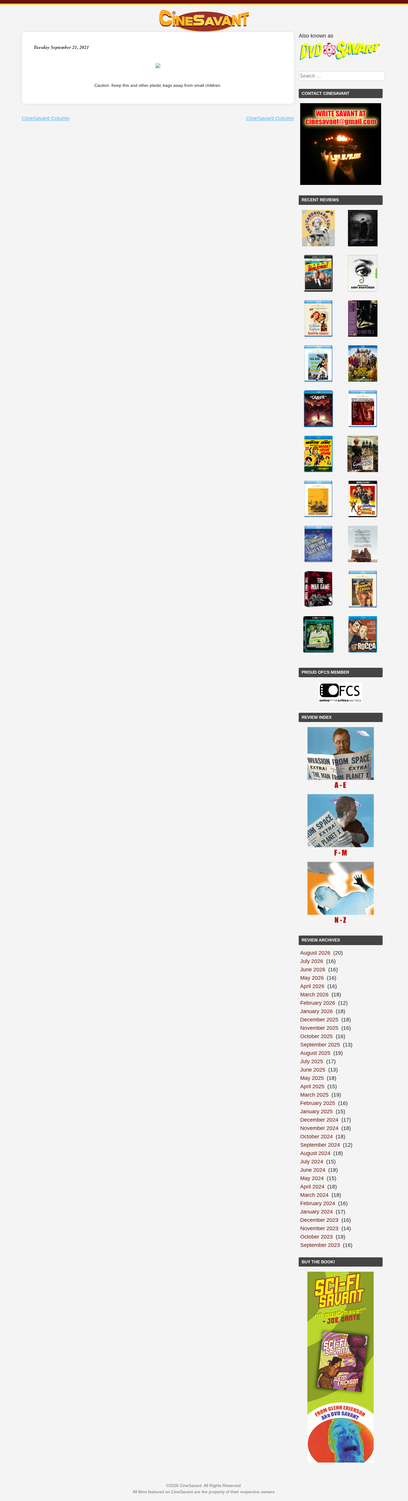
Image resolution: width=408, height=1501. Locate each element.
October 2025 (316, 1036)
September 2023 (320, 1245)
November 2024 (319, 1128)
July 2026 (311, 961)
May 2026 (312, 978)
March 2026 (314, 995)
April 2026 (312, 986)
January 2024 (316, 1212)
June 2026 (312, 970)
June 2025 (312, 1070)
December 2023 (319, 1220)
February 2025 (317, 1103)
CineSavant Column (46, 118)
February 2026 (317, 1003)
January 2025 (316, 1111)
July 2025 (311, 1061)
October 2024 (316, 1137)
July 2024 (311, 1162)
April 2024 (312, 1187)
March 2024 (314, 1195)
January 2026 (316, 1011)
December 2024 (319, 1120)
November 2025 (319, 1028)
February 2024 (317, 1203)
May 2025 (312, 1078)
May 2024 (312, 1178)
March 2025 (314, 1095)
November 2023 (319, 1228)
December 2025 (319, 1020)
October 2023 (316, 1237)
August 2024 (315, 1153)
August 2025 (315, 1053)
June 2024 (312, 1170)
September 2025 (320, 1045)
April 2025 (312, 1086)
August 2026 (315, 953)
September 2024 (320, 1145)
